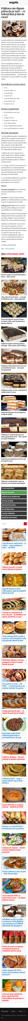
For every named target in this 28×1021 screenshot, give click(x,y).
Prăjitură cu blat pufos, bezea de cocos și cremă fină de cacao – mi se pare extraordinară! (13, 368)
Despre (13, 1011)
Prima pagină (4, 1011)
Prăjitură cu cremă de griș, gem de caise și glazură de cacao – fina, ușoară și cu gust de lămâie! (14, 437)
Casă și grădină (8, 513)
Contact (20, 1011)
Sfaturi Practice (9, 505)
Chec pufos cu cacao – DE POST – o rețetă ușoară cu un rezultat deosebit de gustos (13, 686)
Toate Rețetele (8, 488)
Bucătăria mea (8, 509)
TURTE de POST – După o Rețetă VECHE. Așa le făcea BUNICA (12, 781)
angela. (14, 2)
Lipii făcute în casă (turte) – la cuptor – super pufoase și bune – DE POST (14, 545)
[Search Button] (25, 523)
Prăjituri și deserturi (11, 497)
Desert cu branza (9, 248)
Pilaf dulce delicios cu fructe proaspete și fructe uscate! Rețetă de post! (13, 662)
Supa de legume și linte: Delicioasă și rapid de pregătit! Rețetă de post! (14, 591)
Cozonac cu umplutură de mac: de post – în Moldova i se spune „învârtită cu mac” (14, 615)
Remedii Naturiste (9, 517)
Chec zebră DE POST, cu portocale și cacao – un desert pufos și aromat (14, 898)
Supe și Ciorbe (7, 501)
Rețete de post (8, 492)
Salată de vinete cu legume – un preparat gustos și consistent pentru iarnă (13, 949)
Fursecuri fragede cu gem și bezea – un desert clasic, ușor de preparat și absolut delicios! (13, 321)
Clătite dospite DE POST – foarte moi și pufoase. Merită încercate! (13, 972)
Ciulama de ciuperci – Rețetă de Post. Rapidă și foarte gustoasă (13, 850)
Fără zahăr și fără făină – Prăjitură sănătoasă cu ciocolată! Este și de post (12, 735)
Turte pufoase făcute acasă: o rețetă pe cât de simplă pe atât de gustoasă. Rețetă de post (14, 638)
